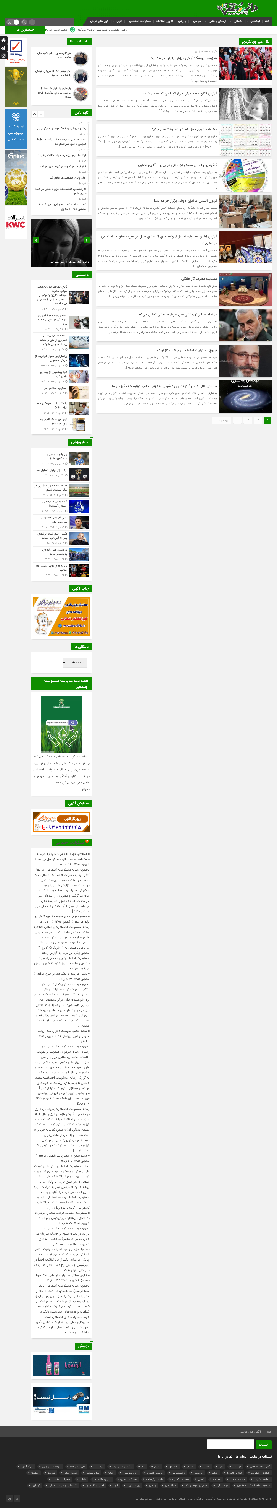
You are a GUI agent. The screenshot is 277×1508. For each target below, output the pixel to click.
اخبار (221, 1466)
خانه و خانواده (234, 1473)
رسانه (111, 1473)
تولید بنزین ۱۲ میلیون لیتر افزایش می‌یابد (63, 1156)
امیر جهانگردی (252, 42)
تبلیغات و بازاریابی (51, 1466)
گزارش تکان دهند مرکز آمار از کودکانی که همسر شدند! (179, 93)
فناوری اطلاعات (164, 21)
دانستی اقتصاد (155, 1473)
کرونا (115, 1485)
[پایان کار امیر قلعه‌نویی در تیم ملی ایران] (61, 522)
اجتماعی (255, 21)
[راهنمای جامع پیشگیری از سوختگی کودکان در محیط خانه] (61, 322)
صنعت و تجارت (180, 1479)
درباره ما (241, 1456)
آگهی (119, 21)
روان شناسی (92, 1473)
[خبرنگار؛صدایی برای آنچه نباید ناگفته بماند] (61, 59)
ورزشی (182, 21)
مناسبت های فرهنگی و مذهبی (253, 1485)
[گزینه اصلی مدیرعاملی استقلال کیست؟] (61, 506)
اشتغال (190, 1466)
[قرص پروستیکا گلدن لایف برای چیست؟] (61, 423)
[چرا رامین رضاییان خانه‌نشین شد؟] (61, 459)
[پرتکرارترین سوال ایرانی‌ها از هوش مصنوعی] (61, 361)
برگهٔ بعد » (221, 420)
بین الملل (98, 1466)
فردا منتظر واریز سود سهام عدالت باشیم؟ (62, 155)
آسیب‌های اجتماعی (260, 1466)
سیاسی (197, 21)
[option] (61, 127)
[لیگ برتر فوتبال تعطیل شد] (61, 474)
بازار (143, 1466)
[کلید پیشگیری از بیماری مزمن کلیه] (61, 377)
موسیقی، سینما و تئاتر (196, 1485)
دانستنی (198, 1473)
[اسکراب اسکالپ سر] (61, 392)
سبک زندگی (70, 1473)
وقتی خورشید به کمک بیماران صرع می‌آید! (178, 30)
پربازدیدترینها (133, 1485)
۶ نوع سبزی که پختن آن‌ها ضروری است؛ (62, 166)
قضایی (82, 1479)
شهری (201, 1479)
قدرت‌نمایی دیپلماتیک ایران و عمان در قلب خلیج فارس (60, 191)
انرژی (157, 1466)
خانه (267, 21)
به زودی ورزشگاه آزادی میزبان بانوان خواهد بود (184, 58)
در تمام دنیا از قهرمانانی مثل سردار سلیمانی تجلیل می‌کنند (177, 314)
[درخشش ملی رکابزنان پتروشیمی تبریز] (61, 554)
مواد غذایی (222, 1485)
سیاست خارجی (262, 1479)
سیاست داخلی (237, 1479)
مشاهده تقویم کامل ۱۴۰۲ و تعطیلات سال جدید (184, 129)
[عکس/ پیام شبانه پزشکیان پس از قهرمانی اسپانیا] (61, 538)
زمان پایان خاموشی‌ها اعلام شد (68, 178)
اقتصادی (238, 21)
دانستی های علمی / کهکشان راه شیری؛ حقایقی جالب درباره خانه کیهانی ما (164, 386)
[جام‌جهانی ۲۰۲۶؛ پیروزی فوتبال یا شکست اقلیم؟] (61, 76)
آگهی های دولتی (99, 21)
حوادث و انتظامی (260, 1473)
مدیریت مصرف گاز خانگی (199, 278)
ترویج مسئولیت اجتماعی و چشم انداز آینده (187, 350)
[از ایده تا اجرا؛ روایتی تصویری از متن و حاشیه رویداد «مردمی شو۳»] (61, 343)
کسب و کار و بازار (94, 1485)
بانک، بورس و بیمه (122, 1466)
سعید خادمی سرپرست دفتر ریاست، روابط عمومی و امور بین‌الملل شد (104, 30)
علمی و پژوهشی (154, 1479)
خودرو (215, 1473)
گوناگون (36, 1485)
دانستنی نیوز (178, 1473)
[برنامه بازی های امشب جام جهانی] (61, 570)
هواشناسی (170, 1485)
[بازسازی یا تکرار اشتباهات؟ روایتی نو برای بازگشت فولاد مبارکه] (61, 93)
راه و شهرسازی (130, 1473)
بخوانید (85, 789)
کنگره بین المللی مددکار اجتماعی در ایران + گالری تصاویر (177, 165)
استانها (206, 1466)
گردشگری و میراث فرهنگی (62, 1485)
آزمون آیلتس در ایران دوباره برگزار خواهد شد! (185, 200)
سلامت (51, 1473)
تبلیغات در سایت (261, 1456)
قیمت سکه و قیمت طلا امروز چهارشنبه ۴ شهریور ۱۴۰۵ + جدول (62, 206)
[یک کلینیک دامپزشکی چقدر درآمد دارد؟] (61, 408)
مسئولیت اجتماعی (140, 21)
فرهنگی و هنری (218, 21)
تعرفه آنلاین (27, 1466)
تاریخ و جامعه (77, 1466)
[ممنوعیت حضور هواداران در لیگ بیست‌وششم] (61, 490)
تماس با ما (225, 1456)
